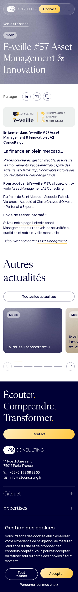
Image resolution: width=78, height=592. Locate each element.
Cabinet (12, 494)
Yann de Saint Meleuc (25, 196)
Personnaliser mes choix (39, 585)
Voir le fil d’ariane (15, 24)
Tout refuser (21, 574)
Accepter (56, 573)
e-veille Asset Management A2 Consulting (38, 186)
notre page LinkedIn (29, 222)
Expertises (15, 508)
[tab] (18, 362)
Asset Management (52, 241)
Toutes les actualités (39, 296)
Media (10, 35)
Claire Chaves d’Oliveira (55, 201)
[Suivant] (70, 366)
